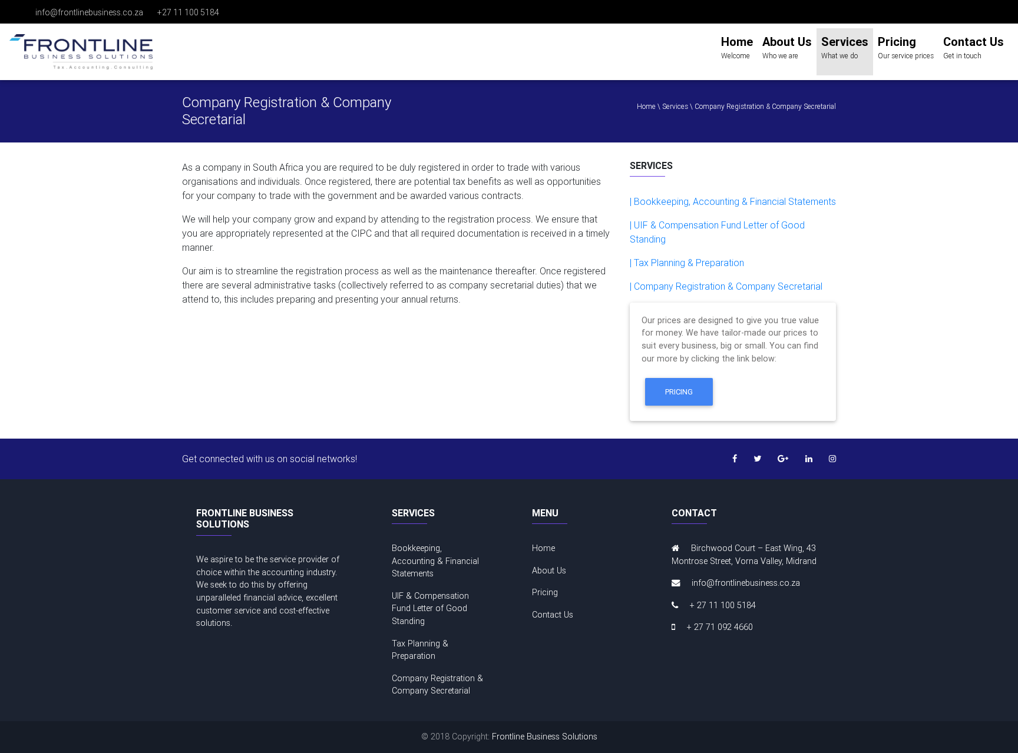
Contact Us (552, 614)
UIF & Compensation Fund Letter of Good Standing (430, 608)
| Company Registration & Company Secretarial (726, 286)
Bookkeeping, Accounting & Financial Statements (435, 561)
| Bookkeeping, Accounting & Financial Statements (733, 201)
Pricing (679, 392)
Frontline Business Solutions (544, 736)
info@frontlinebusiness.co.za (89, 12)
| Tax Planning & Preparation (687, 262)
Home (543, 548)
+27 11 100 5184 (188, 12)
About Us (549, 570)
